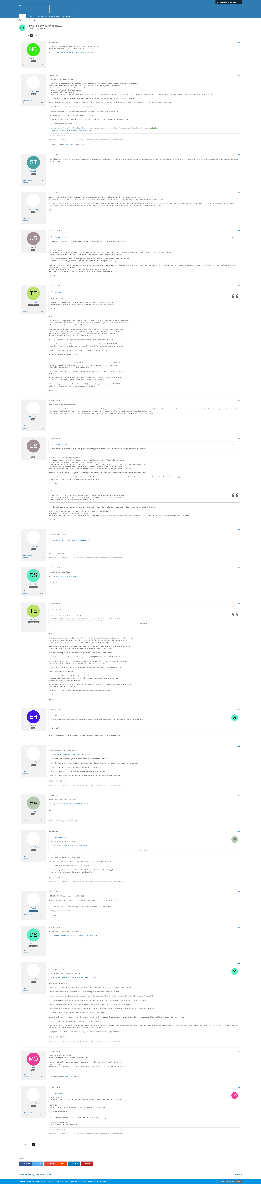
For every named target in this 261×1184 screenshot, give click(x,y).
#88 (238, 438)
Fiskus (53, 458)
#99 (238, 1051)
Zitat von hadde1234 (58, 837)
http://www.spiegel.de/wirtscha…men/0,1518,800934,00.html (69, 754)
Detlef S (31, 28)
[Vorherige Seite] (20, 35)
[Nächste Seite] (41, 35)
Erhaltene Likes (27, 100)
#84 (238, 193)
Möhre (67, 1076)
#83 (238, 155)
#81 (238, 42)
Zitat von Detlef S (57, 715)
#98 (238, 963)
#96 (238, 892)
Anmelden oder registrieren (226, 2)
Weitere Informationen (227, 1181)
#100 (238, 1087)
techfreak (53, 483)
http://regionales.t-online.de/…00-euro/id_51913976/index (68, 804)
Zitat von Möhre (57, 1093)
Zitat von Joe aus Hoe (59, 237)
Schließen (238, 1181)
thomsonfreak (69, 144)
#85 (238, 231)
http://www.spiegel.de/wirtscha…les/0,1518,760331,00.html (73, 53)
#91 (238, 603)
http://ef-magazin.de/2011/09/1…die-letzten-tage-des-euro (68, 540)
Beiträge (25, 65)
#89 (238, 530)
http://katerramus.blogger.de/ (66, 576)
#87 (238, 400)
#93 (238, 746)
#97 (238, 927)
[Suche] (239, 2)
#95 (238, 831)
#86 (238, 286)
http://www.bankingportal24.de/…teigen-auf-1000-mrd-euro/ (76, 936)
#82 (238, 75)
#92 (238, 709)
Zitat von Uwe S (56, 292)
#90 (238, 568)
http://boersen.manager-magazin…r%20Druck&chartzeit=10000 (70, 130)
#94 (238, 795)
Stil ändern (238, 1175)
